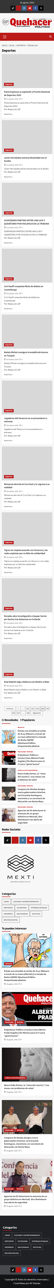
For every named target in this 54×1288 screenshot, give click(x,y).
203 (37, 708)
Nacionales (22, 752)
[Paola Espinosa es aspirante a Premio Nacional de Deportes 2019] (27, 71)
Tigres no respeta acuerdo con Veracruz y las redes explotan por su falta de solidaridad (26, 552)
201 (27, 708)
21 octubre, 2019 (12, 99)
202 (32, 708)
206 (13, 713)
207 (18, 713)
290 (28, 713)
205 (47, 708)
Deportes (8, 84)
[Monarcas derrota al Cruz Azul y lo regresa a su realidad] (27, 463)
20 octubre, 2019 (12, 293)
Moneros (21, 727)
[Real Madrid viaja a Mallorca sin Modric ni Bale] (27, 661)
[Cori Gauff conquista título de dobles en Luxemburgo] (27, 266)
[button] (5, 36)
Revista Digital (11, 920)
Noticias (30, 752)
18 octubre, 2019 (12, 686)
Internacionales (39, 908)
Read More (8, 114)
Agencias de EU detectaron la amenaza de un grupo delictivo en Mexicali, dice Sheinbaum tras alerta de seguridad (32, 816)
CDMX (6, 901)
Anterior (9, 708)
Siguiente (37, 713)
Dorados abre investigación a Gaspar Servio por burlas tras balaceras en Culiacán (25, 618)
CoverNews (19, 1283)
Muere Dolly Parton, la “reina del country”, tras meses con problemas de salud (32, 776)
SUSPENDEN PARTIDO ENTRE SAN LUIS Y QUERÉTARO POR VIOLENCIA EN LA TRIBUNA (26, 222)
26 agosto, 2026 (12, 984)
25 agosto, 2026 (12, 1092)
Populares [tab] (28, 720)
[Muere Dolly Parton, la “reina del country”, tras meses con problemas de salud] (9, 774)
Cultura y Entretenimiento (28, 770)
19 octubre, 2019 (12, 557)
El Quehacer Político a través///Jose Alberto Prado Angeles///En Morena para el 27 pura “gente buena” (31, 760)
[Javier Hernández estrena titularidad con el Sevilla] (27, 137)
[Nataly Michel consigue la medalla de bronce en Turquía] (27, 332)
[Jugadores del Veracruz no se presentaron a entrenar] (27, 397)
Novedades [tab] (11, 720)
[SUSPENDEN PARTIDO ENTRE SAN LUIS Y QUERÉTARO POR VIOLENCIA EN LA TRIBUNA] (27, 200)
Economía (22, 908)
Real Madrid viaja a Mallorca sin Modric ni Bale (26, 682)
